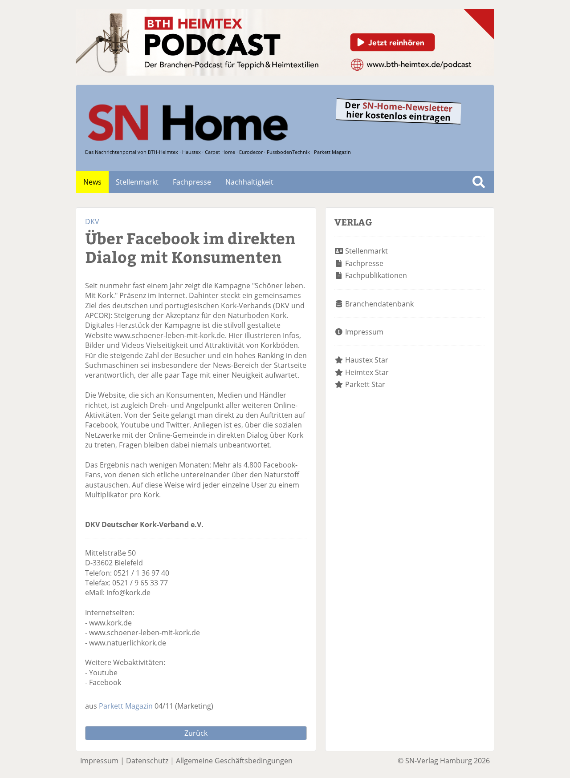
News (92, 182)
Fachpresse (192, 182)
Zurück (196, 733)
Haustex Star (366, 360)
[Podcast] (285, 73)
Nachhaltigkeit (249, 182)
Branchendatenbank (379, 304)
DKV (92, 221)
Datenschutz (147, 761)
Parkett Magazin (126, 706)
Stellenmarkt (137, 182)
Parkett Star (365, 384)
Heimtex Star (367, 372)
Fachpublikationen (376, 275)
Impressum (364, 332)
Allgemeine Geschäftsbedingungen (234, 761)
